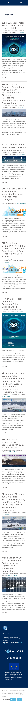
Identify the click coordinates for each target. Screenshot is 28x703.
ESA (10, 309)
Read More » (5, 77)
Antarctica (4, 30)
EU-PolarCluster (20, 259)
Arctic (8, 30)
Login (21, 2)
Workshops (5, 575)
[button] (8, 2)
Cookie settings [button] (6, 699)
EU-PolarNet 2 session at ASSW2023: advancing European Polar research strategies (14, 194)
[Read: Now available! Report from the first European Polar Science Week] (14, 330)
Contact (6, 634)
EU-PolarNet (5, 32)
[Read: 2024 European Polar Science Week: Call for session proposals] (14, 159)
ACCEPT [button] (13, 699)
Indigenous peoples (17, 450)
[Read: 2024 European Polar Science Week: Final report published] (14, 45)
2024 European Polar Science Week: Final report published (13, 25)
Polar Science (12, 32)
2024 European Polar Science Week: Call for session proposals (14, 147)
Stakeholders (12, 203)
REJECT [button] (19, 699)
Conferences (14, 30)
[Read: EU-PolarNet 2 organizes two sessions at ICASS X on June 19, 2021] (14, 460)
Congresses (21, 30)
